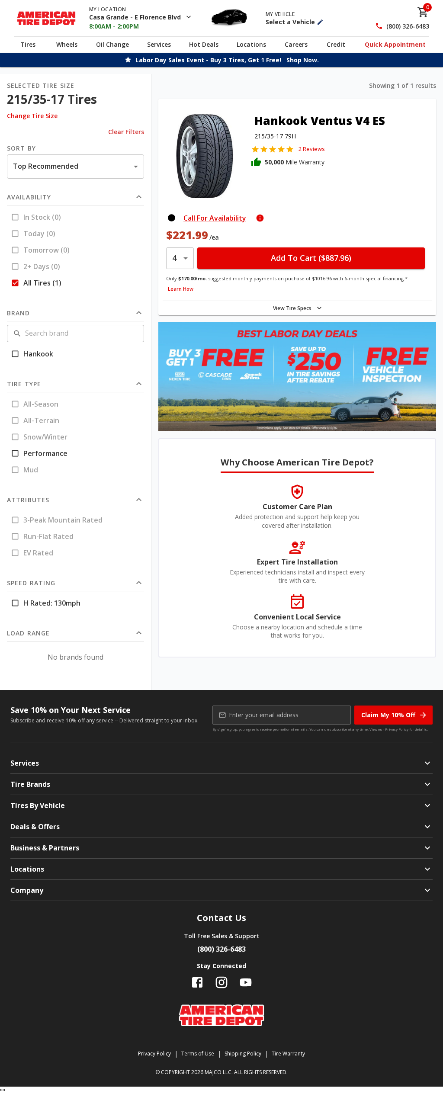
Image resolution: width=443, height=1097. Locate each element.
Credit (336, 44)
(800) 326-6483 (407, 26)
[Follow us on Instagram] (221, 982)
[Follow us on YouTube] (246, 982)
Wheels (66, 44)
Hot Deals (203, 44)
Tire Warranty (288, 1053)
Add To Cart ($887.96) (311, 258)
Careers (296, 44)
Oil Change (112, 44)
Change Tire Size (32, 116)
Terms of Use (197, 1053)
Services (159, 44)
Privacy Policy (396, 729)
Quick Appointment (395, 44)
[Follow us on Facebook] (197, 982)
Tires (27, 44)
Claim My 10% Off (388, 715)
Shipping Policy (243, 1053)
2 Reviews (312, 149)
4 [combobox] (174, 258)
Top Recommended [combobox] (45, 166)
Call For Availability (214, 218)
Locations (251, 44)
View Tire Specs (292, 308)
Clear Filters (126, 132)
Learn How (180, 288)
